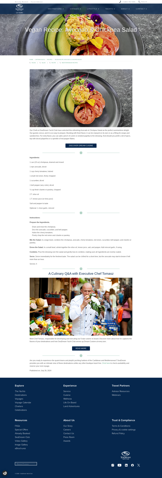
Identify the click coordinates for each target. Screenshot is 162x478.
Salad (44, 62)
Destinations (21, 394)
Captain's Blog (40, 59)
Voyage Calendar (23, 402)
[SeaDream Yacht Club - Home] (125, 455)
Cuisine (66, 394)
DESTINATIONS (55, 9)
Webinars (116, 394)
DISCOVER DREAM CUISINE (81, 146)
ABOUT (124, 9)
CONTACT (140, 9)
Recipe (53, 62)
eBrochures (20, 448)
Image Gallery (21, 444)
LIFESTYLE (92, 9)
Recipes (49, 59)
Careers (67, 429)
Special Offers (21, 429)
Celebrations (21, 409)
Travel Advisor (37, 2)
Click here (106, 363)
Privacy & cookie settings (124, 429)
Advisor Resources (120, 391)
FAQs (17, 425)
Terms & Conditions (121, 425)
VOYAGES (74, 9)
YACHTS (109, 9)
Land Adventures (71, 406)
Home (31, 59)
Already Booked (21, 2)
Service (67, 391)
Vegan (34, 62)
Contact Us (68, 433)
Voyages (19, 398)
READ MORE (81, 348)
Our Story (68, 425)
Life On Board (69, 402)
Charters (19, 406)
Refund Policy (118, 433)
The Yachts (20, 391)
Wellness (67, 398)
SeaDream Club (22, 437)
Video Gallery (21, 440)
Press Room (68, 437)
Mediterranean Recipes (70, 62)
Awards (66, 440)
